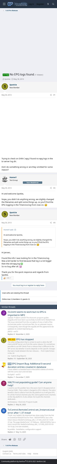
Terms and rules (19, 453)
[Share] (50, 95)
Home (35, 453)
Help (29, 453)
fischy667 (11, 374)
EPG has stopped (25, 339)
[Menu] (4, 4)
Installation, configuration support (28, 429)
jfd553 (10, 331)
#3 (54, 223)
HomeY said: (8, 229)
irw (9, 356)
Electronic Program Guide (27, 402)
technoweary (12, 402)
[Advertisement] (28, 42)
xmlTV (16, 331)
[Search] (53, 4)
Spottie (7, 79)
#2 (54, 188)
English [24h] (8, 451)
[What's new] (48, 4)
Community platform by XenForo (23, 461)
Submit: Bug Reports (18, 356)
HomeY (13, 177)
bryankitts (11, 429)
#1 (54, 95)
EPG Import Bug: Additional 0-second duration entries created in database (29, 365)
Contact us (7, 453)
